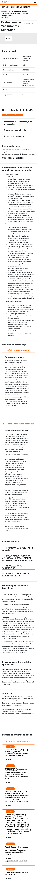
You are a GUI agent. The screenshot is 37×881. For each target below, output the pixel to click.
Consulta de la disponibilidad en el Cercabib (18, 741)
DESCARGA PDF (28, 23)
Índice (8, 38)
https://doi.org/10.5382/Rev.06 (19, 830)
